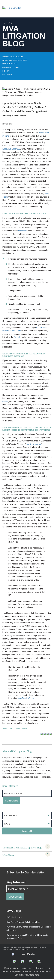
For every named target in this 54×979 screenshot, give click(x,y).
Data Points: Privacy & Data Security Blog (23, 922)
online (5, 401)
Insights (6, 71)
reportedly (22, 231)
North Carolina (21, 728)
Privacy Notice (8, 949)
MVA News (8, 855)
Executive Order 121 (11, 149)
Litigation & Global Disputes (14, 60)
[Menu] (48, 8)
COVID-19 (11, 728)
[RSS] (39, 961)
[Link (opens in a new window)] (23, 961)
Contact (6, 947)
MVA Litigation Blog (14, 917)
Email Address (14, 793)
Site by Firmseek (21, 949)
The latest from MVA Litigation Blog (22, 847)
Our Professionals (10, 67)
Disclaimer (7, 74)
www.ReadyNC (24, 698)
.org (32, 698)
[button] (14, 961)
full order (17, 337)
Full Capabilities (9, 64)
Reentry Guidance (33, 444)
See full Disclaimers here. (27, 974)
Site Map (13, 947)
